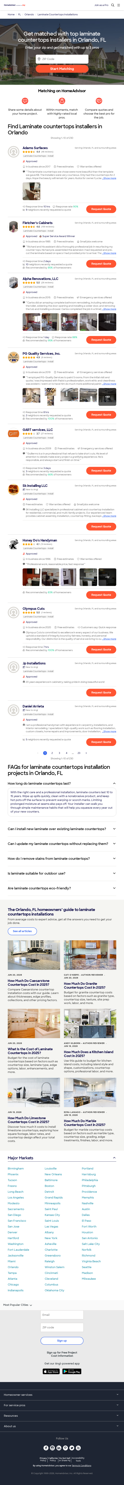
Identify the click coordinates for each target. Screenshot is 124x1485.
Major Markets (20, 1157)
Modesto (14, 1203)
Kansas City (52, 1215)
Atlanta (12, 1279)
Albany (49, 1232)
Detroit (49, 1191)
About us (10, 1426)
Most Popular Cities (15, 1305)
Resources (11, 1415)
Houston (87, 1232)
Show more (109, 178)
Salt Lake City (91, 1244)
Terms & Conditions (81, 1465)
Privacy (43, 1459)
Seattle (87, 1267)
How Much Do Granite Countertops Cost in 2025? (84, 985)
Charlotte (51, 1249)
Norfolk (86, 1249)
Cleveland (51, 1279)
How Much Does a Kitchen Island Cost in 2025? (88, 1054)
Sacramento (16, 1209)
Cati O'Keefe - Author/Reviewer (83, 975)
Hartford (13, 1238)
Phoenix (13, 1174)
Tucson (12, 1180)
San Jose (13, 1226)
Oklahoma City (54, 1290)
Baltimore (51, 1180)
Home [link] (11, 14)
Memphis (88, 1197)
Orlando (13, 1267)
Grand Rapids (54, 1197)
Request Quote (101, 209)
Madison (87, 1273)
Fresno (12, 1186)
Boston (49, 1186)
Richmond (88, 1255)
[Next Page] (86, 753)
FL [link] (19, 14)
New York (51, 1238)
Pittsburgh (89, 1186)
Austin (86, 1209)
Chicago (13, 1284)
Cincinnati (51, 1273)
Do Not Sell (64, 1459)
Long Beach (15, 1191)
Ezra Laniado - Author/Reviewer (84, 1112)
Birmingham (16, 1168)
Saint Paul (51, 1209)
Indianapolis (15, 1290)
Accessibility (78, 1459)
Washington (15, 1244)
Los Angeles (16, 1197)
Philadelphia (90, 1180)
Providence (89, 1191)
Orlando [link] (29, 14)
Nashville (87, 1203)
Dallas (86, 1215)
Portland (87, 1168)
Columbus (51, 1284)
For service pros (14, 1405)
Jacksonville (16, 1255)
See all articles (22, 931)
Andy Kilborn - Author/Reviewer (84, 1043)
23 (79, 753)
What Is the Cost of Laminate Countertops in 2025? (30, 1051)
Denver (12, 1232)
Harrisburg (89, 1174)
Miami (12, 1261)
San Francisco (17, 1220)
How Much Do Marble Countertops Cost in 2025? (84, 1123)
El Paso (86, 1220)
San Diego (14, 1215)
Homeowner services (18, 1395)
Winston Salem (54, 1267)
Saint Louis (52, 1220)
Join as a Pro (101, 5)
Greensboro (53, 1255)
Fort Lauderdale (18, 1249)
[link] (62, 152)
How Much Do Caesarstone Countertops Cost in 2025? (29, 983)
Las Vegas (51, 1226)
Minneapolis (52, 1203)
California (52, 1459)
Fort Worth (89, 1226)
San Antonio (90, 1238)
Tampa (12, 1273)
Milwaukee (89, 1279)
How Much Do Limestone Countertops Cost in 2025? (28, 1120)
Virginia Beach (91, 1261)
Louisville (51, 1168)
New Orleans (53, 1174)
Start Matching (62, 69)
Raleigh (50, 1261)
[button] (31, 191)
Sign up (62, 1340)
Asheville (51, 1244)
